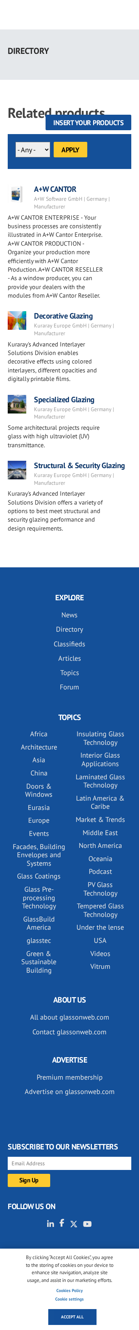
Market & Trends (100, 819)
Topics (69, 672)
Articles (69, 658)
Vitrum (100, 966)
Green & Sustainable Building (38, 962)
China (39, 772)
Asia (38, 759)
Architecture (39, 747)
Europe (38, 820)
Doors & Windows (39, 790)
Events (39, 833)
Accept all (72, 1317)
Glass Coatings (39, 876)
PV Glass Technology (100, 889)
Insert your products (88, 122)
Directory (69, 629)
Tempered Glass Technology (100, 910)
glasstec (39, 940)
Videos (100, 953)
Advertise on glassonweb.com (70, 1091)
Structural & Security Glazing (79, 465)
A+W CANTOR (55, 189)
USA (100, 940)
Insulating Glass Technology (100, 738)
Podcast (100, 871)
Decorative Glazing (63, 315)
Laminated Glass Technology (100, 781)
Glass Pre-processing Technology (39, 897)
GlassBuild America (39, 923)
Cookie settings (69, 1299)
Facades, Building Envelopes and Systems (39, 855)
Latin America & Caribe (100, 802)
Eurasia (39, 807)
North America (100, 845)
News (69, 614)
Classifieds (69, 643)
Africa (38, 733)
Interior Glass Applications (100, 759)
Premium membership (70, 1077)
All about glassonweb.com (69, 1017)
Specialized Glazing (64, 399)
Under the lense (100, 927)
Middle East (100, 832)
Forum (69, 686)
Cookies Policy (69, 1290)
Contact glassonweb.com (69, 1031)
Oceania (100, 858)
